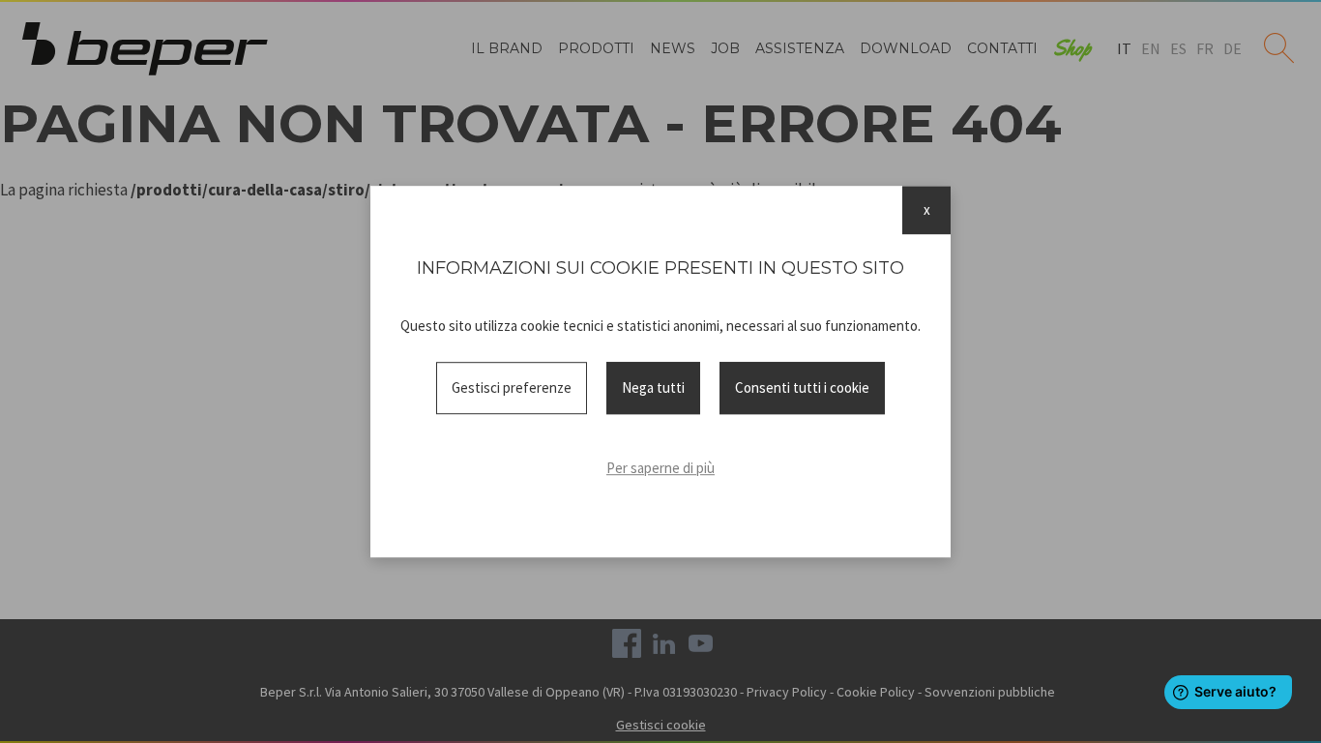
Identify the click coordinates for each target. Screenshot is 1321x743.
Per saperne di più (660, 468)
